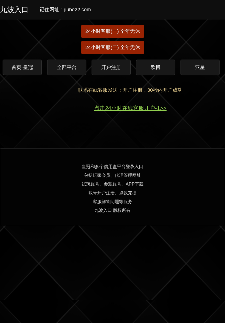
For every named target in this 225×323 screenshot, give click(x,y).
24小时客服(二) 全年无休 (112, 47)
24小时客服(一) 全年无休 (112, 31)
